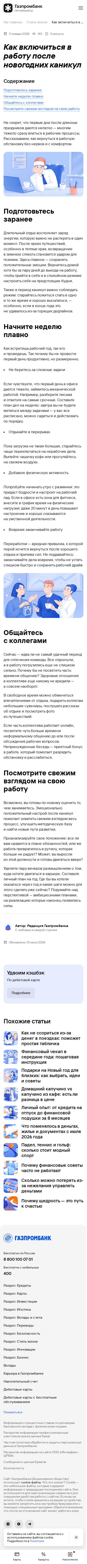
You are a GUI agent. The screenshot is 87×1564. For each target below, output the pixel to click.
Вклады (10, 1365)
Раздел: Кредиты (17, 1285)
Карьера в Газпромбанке (24, 1373)
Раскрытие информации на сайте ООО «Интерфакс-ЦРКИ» (41, 1453)
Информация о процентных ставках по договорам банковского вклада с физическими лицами (39, 1424)
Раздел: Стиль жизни (21, 1341)
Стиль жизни (37, 22)
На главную (13, 22)
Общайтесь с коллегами (24, 102)
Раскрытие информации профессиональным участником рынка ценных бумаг (36, 1434)
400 (7, 1273)
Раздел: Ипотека (17, 1309)
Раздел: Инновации (19, 1349)
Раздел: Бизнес (16, 1357)
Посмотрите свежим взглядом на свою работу (42, 109)
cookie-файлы (31, 1482)
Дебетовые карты (18, 1389)
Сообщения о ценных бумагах (25, 1462)
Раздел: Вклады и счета (23, 1317)
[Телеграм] (29, 1524)
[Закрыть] (76, 1537)
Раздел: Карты (15, 1293)
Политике (37, 1541)
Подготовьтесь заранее (23, 90)
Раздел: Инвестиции (20, 1301)
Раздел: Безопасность (22, 1333)
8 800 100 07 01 (18, 1259)
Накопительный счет (21, 1381)
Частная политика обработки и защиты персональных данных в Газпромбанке (42, 1444)
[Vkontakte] (8, 1524)
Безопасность (14, 1468)
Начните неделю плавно (23, 96)
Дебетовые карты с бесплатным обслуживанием (30, 1399)
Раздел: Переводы (19, 1325)
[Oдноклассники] (18, 1524)
